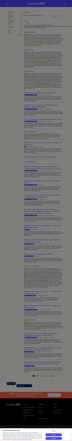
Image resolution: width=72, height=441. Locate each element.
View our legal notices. (27, 439)
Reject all (54, 434)
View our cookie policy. (17, 439)
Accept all (53, 438)
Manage (53, 431)
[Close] (69, 434)
